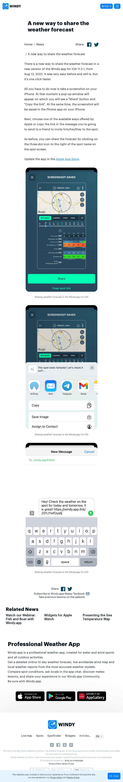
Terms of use (68, 764)
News (40, 44)
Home (28, 44)
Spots (39, 736)
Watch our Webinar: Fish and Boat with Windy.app (21, 619)
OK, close (114, 776)
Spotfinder (54, 736)
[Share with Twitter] (96, 45)
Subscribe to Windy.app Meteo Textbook (59, 594)
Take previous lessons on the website (61, 597)
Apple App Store (67, 159)
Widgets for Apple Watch (58, 617)
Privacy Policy (55, 764)
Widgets (70, 736)
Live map (26, 736)
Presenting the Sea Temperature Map (97, 617)
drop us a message (74, 761)
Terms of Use (73, 777)
